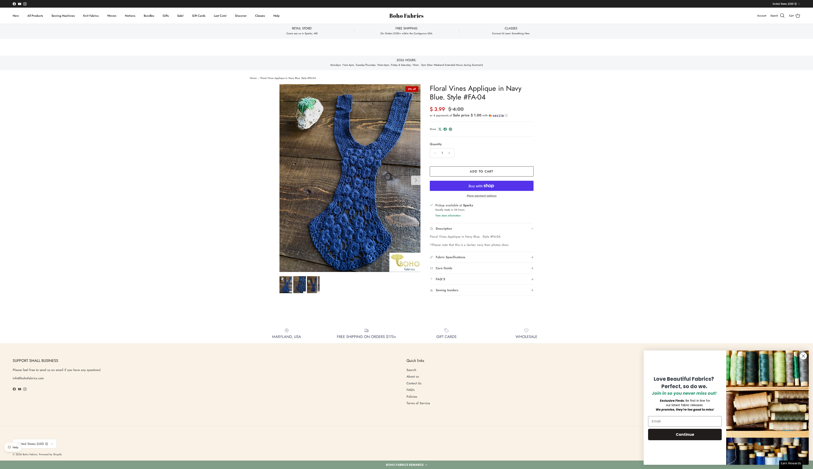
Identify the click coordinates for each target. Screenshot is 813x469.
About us (412, 376)
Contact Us (413, 383)
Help (276, 16)
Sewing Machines (63, 16)
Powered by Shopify (50, 454)
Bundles (149, 16)
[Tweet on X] (439, 129)
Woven (111, 16)
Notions (130, 16)
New (16, 16)
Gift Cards (198, 16)
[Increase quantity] (450, 153)
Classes (260, 16)
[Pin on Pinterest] (450, 129)
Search (411, 370)
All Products (35, 16)
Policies (411, 396)
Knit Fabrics (91, 16)
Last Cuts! (220, 16)
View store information (448, 215)
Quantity (436, 144)
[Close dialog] (803, 356)
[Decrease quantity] (433, 153)
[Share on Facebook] (445, 129)
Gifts (166, 16)
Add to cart (481, 171)
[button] (406, 465)
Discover (241, 16)
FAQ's (410, 390)
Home (253, 78)
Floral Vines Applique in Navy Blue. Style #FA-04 (288, 78)
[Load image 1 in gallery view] (349, 178)
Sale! (180, 16)
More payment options (481, 195)
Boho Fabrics (30, 454)
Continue (685, 434)
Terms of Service (418, 403)
